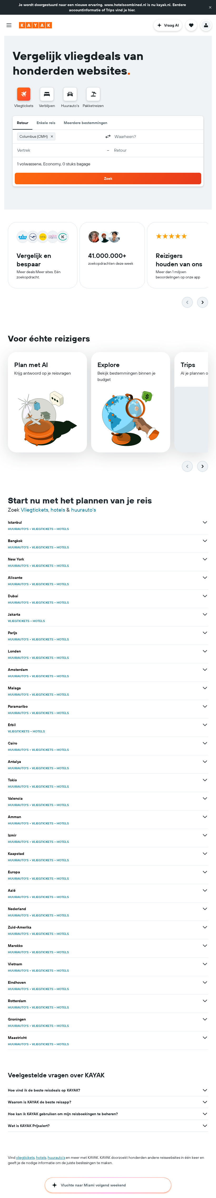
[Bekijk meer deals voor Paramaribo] (205, 706)
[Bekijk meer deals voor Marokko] (205, 945)
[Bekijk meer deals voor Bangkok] (205, 541)
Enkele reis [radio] (46, 122)
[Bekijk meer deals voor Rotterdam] (205, 1001)
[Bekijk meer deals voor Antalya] (205, 761)
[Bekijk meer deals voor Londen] (205, 651)
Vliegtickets (34, 509)
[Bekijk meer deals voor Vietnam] (205, 964)
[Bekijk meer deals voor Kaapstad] (205, 853)
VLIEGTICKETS (42, 529)
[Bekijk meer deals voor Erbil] (205, 725)
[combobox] (79, 136)
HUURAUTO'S (18, 529)
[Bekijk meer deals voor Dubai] (205, 596)
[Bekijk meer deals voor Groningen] (205, 1019)
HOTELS (63, 529)
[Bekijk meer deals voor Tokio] (205, 780)
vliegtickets (25, 1157)
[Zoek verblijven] (47, 94)
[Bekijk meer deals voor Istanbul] (205, 522)
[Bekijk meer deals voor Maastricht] (205, 1037)
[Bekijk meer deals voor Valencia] (205, 798)
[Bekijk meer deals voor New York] (205, 559)
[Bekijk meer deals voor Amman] (205, 817)
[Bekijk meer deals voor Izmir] (205, 835)
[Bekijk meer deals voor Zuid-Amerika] (205, 927)
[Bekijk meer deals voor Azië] (205, 890)
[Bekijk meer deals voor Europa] (205, 872)
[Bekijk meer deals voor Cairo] (205, 743)
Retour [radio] (22, 122)
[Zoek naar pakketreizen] (93, 94)
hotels (58, 509)
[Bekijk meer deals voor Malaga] (205, 688)
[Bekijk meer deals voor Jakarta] (205, 614)
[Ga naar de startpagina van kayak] (35, 25)
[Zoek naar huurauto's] (70, 94)
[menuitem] (24, 97)
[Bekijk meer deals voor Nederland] (205, 909)
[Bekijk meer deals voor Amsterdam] (205, 669)
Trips (188, 365)
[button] (210, 7)
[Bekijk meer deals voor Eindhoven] (205, 982)
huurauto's (83, 509)
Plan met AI (31, 365)
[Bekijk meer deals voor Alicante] (205, 577)
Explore (108, 365)
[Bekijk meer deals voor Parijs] (205, 633)
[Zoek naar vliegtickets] (24, 94)
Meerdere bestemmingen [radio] (85, 122)
